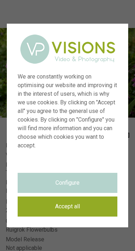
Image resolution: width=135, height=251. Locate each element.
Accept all (67, 206)
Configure (67, 182)
